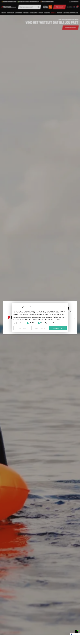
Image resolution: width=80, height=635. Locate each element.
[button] (75, 634)
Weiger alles (22, 328)
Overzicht (62, 306)
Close (75, 302)
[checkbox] (19, 323)
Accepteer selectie (40, 328)
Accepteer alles (57, 328)
